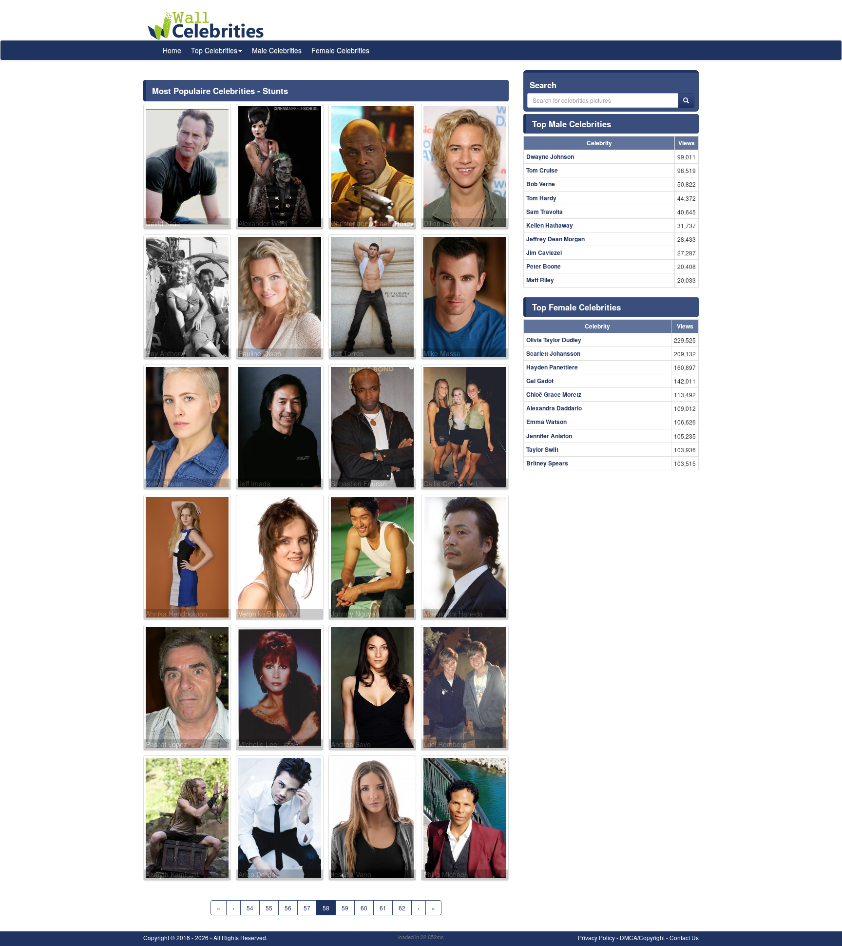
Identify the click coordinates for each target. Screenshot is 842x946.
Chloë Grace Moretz (553, 394)
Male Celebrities (277, 50)
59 (345, 908)
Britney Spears (547, 463)
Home (172, 50)
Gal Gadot (540, 380)
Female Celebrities (340, 50)
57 (307, 908)
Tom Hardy (541, 197)
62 (402, 908)
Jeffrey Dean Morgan (555, 238)
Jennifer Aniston (549, 435)
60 (364, 908)
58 (326, 908)
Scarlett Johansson (553, 353)
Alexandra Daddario (554, 408)
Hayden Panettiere (552, 367)
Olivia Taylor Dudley (553, 339)
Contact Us (684, 937)
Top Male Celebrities (571, 124)
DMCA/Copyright (642, 937)
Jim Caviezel (544, 252)
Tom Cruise (542, 170)
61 (383, 908)
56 (288, 908)
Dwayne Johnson (550, 156)
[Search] (686, 100)
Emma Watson (546, 421)
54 (250, 908)
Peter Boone (543, 266)
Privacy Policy (596, 937)
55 (269, 908)
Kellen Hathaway (549, 225)
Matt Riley (540, 279)
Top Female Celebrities (576, 307)
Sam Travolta (544, 211)
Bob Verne (540, 183)
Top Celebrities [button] (214, 50)
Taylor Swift (542, 449)
